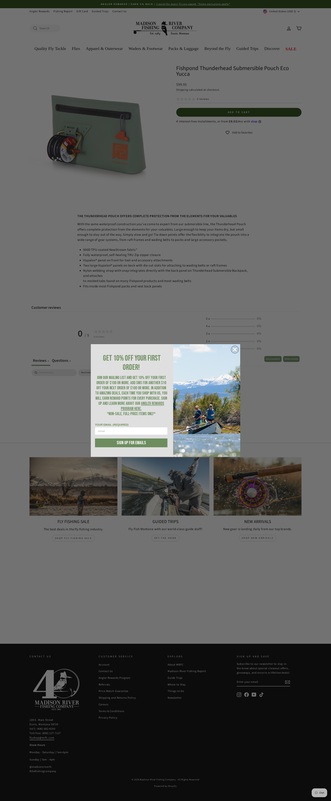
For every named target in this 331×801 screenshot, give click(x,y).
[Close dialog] (235, 349)
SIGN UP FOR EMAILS (131, 443)
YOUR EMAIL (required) (112, 424)
